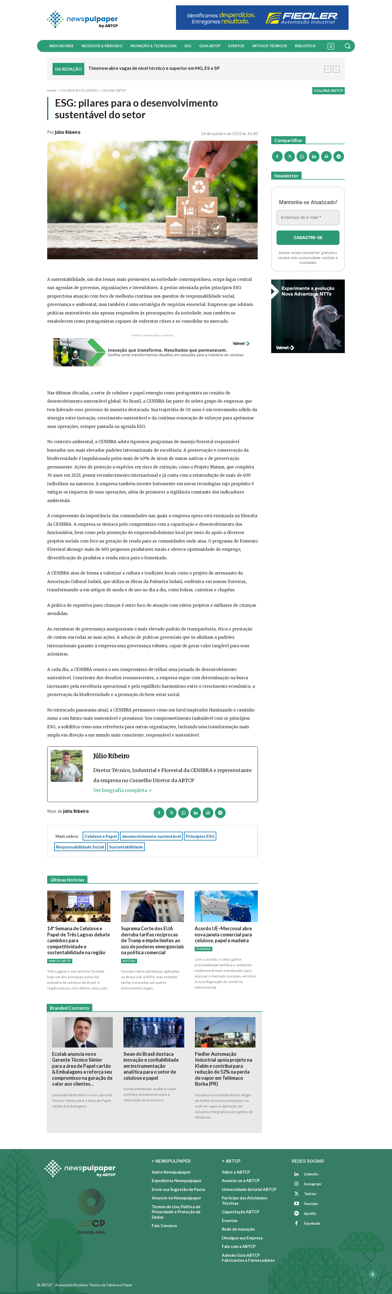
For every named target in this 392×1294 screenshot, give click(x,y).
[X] (171, 812)
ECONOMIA (203, 949)
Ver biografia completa (120, 790)
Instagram (312, 1184)
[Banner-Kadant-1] (262, 17)
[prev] (327, 69)
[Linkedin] (195, 812)
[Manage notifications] (373, 1274)
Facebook (312, 1223)
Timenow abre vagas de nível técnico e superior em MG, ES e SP (154, 68)
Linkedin (311, 1174)
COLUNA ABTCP (114, 90)
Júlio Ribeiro (68, 132)
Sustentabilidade (126, 846)
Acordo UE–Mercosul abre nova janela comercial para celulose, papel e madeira (223, 934)
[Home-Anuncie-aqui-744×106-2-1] (152, 352)
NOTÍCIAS (129, 961)
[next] (336, 69)
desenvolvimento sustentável (151, 836)
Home (52, 90)
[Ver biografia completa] (150, 790)
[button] (348, 45)
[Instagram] (296, 1184)
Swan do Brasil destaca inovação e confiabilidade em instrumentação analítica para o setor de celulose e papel (151, 1066)
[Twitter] (296, 1194)
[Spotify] (296, 1214)
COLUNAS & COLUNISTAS (79, 90)
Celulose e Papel (101, 836)
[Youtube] (296, 1204)
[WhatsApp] (183, 812)
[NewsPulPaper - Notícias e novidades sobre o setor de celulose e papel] (103, 20)
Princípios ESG (200, 836)
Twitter (310, 1194)
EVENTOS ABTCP (60, 961)
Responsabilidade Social (80, 846)
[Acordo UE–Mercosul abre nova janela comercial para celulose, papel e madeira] (226, 906)
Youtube (311, 1204)
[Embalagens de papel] (308, 316)
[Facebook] (159, 812)
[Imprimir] (208, 812)
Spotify (310, 1213)
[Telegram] (220, 812)
